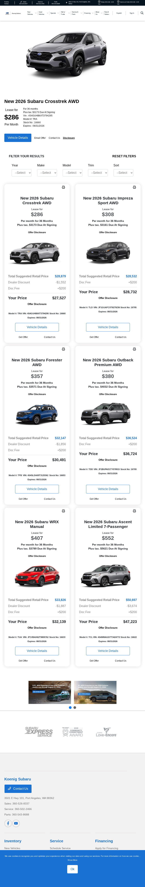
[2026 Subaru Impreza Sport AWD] (108, 253)
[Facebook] (8, 823)
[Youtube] (16, 823)
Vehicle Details (18, 137)
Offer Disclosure (37, 232)
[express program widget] (38, 732)
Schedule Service (60, 848)
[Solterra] (95, 692)
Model (67, 165)
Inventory (12, 841)
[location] (66, 2)
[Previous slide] (70, 707)
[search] (142, 13)
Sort (116, 165)
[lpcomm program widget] (72, 732)
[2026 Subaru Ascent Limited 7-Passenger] (108, 576)
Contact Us (20, 788)
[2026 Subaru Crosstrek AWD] (37, 253)
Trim (91, 165)
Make (41, 165)
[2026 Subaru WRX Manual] (37, 576)
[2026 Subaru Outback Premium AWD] (108, 414)
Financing (104, 841)
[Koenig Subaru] (14, 13)
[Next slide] (74, 707)
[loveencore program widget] (106, 732)
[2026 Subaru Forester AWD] (37, 414)
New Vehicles (12, 848)
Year (15, 165)
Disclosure (69, 138)
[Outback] (50, 692)
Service (56, 841)
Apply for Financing (106, 848)
